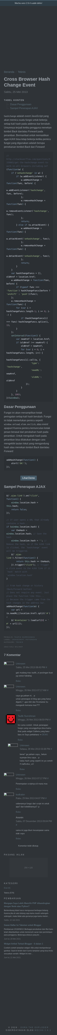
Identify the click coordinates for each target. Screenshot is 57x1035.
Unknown (20, 663)
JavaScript (18, 639)
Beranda (9, 71)
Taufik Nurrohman (24, 637)
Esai (7, 888)
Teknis (22, 71)
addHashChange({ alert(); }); (22, 463)
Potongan (31, 639)
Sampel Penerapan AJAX (24, 108)
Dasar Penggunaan (20, 104)
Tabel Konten (14, 100)
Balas (18, 681)
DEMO (45, 734)
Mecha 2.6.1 (43, 1030)
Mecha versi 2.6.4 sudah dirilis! (28, 3)
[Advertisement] (28, 36)
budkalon (20, 794)
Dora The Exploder (35, 1027)
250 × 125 (28, 868)
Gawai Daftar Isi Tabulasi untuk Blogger (22, 925)
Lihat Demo (28, 478)
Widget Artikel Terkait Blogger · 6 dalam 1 (23, 944)
